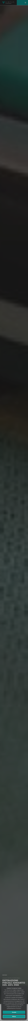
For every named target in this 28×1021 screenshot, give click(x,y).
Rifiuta (14, 1016)
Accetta (14, 1012)
